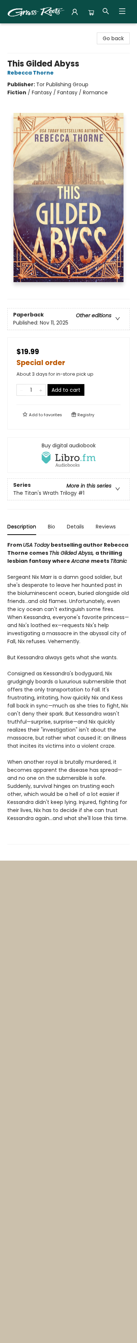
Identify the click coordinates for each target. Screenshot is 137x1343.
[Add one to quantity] (40, 390)
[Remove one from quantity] (21, 390)
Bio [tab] (51, 526)
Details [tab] (75, 526)
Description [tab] (21, 526)
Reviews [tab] (106, 526)
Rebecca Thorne (30, 72)
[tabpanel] (68, 693)
